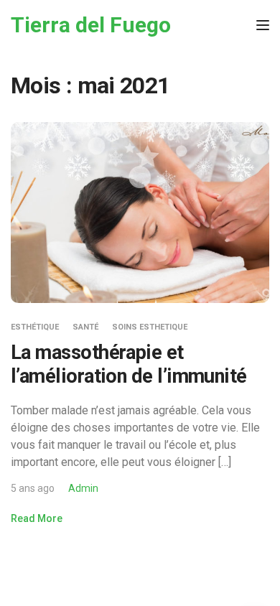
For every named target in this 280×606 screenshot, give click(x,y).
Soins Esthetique (149, 327)
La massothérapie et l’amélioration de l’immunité (129, 364)
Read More (36, 518)
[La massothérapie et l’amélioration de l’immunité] (140, 212)
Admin (83, 488)
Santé (85, 327)
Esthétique (35, 327)
